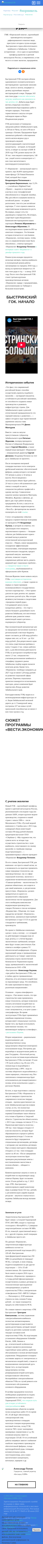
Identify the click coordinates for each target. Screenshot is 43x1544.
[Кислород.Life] (8, 3)
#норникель (28, 10)
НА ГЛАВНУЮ (21, 1485)
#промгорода (7, 15)
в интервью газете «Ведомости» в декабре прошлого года (21, 249)
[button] (38, 3)
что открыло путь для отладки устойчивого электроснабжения (21, 1403)
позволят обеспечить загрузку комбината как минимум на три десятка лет (20, 99)
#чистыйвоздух (19, 15)
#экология (28, 15)
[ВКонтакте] (19, 71)
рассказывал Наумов (14, 1032)
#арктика (7, 11)
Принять (36, 1530)
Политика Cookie (9, 1543)
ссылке (25, 512)
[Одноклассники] (23, 71)
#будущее (15, 10)
